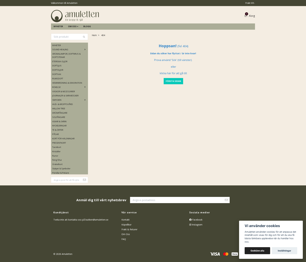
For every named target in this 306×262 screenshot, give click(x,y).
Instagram (196, 240)
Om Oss (125, 250)
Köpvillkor (126, 240)
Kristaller (56, 167)
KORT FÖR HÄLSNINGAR (63, 154)
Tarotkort (56, 163)
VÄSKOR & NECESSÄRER (63, 107)
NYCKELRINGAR (59, 142)
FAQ (123, 255)
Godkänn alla (257, 250)
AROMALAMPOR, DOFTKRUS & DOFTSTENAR (66, 72)
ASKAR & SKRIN (59, 137)
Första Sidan (173, 97)
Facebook (197, 236)
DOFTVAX (56, 90)
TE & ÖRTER (57, 146)
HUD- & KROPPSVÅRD (62, 120)
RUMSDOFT (57, 94)
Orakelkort (57, 180)
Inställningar (284, 250)
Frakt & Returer (129, 245)
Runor (55, 172)
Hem (94, 51)
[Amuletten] (107, 24)
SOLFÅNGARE (58, 133)
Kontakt (125, 236)
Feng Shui (57, 176)
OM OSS (72, 42)
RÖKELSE (56, 103)
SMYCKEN (56, 116)
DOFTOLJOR (57, 86)
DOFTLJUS (57, 82)
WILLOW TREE (58, 124)
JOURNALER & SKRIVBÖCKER (65, 112)
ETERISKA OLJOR (59, 77)
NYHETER (58, 42)
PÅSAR (55, 150)
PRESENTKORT (59, 159)
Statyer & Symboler (61, 184)
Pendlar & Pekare (60, 189)
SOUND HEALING (60, 65)
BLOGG (87, 42)
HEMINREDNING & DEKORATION (67, 99)
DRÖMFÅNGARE (59, 129)
